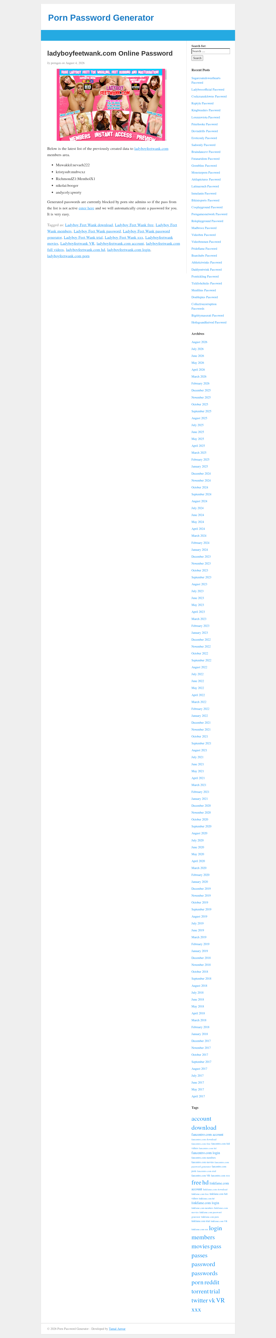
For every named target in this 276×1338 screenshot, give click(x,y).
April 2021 (198, 778)
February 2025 (200, 459)
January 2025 (199, 466)
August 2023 (199, 584)
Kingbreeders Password (205, 110)
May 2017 (197, 1089)
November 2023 (201, 563)
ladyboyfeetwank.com (151, 148)
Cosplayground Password (207, 207)
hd (205, 1182)
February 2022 (200, 709)
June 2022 (197, 681)
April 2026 (198, 369)
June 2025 (197, 432)
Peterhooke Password (204, 124)
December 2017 (201, 1041)
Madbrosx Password (203, 228)
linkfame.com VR (219, 1221)
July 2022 (197, 674)
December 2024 (201, 473)
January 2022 (199, 716)
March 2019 (198, 937)
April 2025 (198, 446)
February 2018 (200, 1027)
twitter (199, 1300)
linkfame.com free (200, 1193)
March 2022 (198, 702)
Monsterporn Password (205, 172)
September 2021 (201, 743)
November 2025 (201, 397)
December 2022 (201, 639)
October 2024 (199, 487)
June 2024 (197, 515)
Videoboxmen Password (206, 242)
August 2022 (199, 667)
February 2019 (200, 944)
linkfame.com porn (210, 1216)
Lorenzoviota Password (205, 117)
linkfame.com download (215, 1189)
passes (199, 1255)
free (196, 1182)
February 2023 (200, 626)
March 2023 (198, 619)
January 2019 (199, 951)
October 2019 (199, 902)
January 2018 (199, 1034)
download (203, 1127)
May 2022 (197, 688)
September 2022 (201, 660)
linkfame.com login (205, 1202)
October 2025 (199, 404)
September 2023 (201, 577)
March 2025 (198, 452)
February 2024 (200, 543)
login (215, 1227)
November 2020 (201, 812)
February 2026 (200, 383)
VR (220, 1300)
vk (212, 1300)
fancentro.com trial (206, 1171)
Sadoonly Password (203, 145)
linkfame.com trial (200, 1221)
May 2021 (197, 771)
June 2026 (197, 356)
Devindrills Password (204, 131)
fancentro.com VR (200, 1175)
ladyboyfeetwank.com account (120, 243)
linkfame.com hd (206, 1198)
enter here (86, 207)
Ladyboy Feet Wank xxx (124, 237)
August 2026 (199, 342)
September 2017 (201, 1062)
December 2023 (201, 556)
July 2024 (197, 508)
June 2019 (197, 930)
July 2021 (197, 757)
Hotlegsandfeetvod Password (208, 322)
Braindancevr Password (205, 152)
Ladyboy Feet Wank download (89, 224)
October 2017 (199, 1055)
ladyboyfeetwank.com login (128, 249)
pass (215, 1246)
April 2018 (198, 1013)
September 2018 (201, 978)
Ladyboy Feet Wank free (134, 224)
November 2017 (201, 1048)
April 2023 (198, 612)
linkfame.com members (202, 1207)
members (203, 1237)
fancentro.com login (205, 1152)
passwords (204, 1273)
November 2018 (201, 965)
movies (200, 1246)
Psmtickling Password (205, 276)
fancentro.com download (203, 1139)
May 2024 (197, 522)
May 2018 (197, 1006)
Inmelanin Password (203, 193)
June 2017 (197, 1082)
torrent (200, 1291)
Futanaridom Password (205, 159)
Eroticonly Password (204, 138)
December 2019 (201, 888)
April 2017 (198, 1096)
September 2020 (201, 826)
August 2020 (199, 833)
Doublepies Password (204, 297)
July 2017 (197, 1075)
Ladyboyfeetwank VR (77, 243)
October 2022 (199, 653)
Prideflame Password (204, 248)
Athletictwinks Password (206, 262)
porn (197, 1282)
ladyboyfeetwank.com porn (68, 255)
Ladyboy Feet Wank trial (83, 237)
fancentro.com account (207, 1134)
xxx (196, 1309)
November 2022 (201, 646)
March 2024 (198, 535)
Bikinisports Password (205, 200)
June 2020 (197, 847)
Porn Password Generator (101, 17)
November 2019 (201, 895)
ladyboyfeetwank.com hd (85, 249)
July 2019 (197, 923)
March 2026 (198, 376)
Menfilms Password (203, 290)
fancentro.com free (200, 1143)
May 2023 (197, 605)
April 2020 (198, 861)
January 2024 (199, 549)
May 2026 (197, 363)
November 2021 (201, 729)
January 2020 (199, 882)
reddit (211, 1282)
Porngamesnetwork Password (209, 214)
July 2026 (197, 349)
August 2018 (199, 986)
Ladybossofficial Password (207, 89)
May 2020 (197, 854)
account (201, 1118)
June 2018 (197, 999)
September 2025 (201, 411)
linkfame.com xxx (199, 1229)
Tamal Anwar (117, 1329)
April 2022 (198, 695)
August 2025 (199, 418)
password (203, 1264)
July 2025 (197, 425)
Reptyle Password (202, 103)
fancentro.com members (203, 1157)
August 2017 (199, 1069)
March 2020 (198, 868)
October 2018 (199, 971)
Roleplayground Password (207, 221)
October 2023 (199, 570)
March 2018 (198, 1020)
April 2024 (198, 529)
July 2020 (197, 840)
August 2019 (199, 916)
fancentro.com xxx (220, 1175)
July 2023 (197, 591)
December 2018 (201, 958)
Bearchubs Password (204, 255)
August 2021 (199, 750)
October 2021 (199, 736)
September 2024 (201, 494)
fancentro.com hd (207, 1148)
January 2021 (199, 799)
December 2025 (201, 390)
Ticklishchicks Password (206, 283)
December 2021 (201, 722)
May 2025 (197, 439)
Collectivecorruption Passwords (203, 306)
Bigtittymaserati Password (207, 315)
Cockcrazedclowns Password (209, 96)
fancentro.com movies (202, 1162)
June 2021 (197, 764)
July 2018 (197, 992)
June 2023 (197, 598)
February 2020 (200, 875)
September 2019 (201, 909)
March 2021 (198, 785)
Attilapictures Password (206, 179)
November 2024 (201, 480)
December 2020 (201, 805)
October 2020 (199, 819)
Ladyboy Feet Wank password (97, 231)
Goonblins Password (204, 165)
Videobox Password (203, 235)
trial (215, 1291)
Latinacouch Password (205, 186)
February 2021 (200, 792)
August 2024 (199, 501)
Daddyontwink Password (206, 269)
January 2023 (199, 633)
